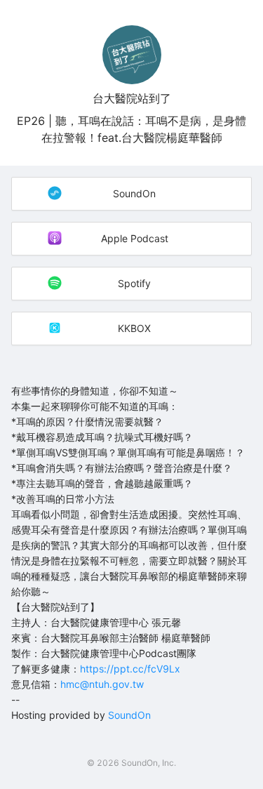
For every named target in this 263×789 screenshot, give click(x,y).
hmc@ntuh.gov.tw (102, 684)
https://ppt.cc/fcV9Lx (130, 669)
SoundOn (129, 715)
